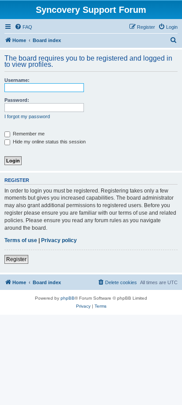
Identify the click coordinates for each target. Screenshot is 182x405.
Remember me (28, 133)
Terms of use (20, 240)
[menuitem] (23, 27)
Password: (16, 100)
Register (16, 259)
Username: (17, 80)
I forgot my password (27, 116)
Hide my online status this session (48, 141)
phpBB (68, 298)
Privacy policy (59, 240)
